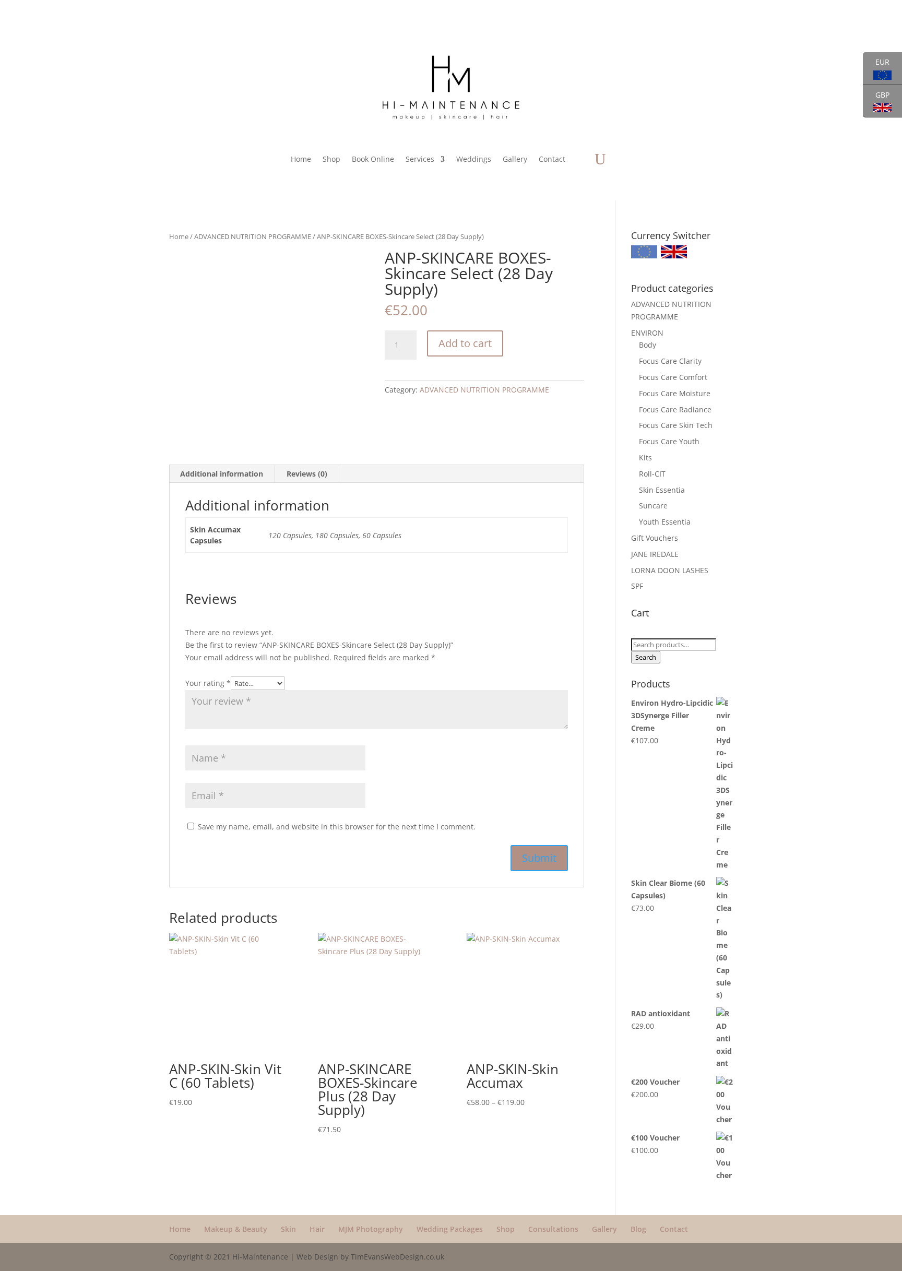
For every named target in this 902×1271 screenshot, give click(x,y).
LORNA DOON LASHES (669, 570)
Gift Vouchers (654, 538)
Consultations (553, 1229)
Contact (552, 159)
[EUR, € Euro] (644, 255)
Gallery (515, 159)
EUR (876, 68)
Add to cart (465, 343)
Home (301, 159)
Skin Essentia (662, 490)
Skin (288, 1229)
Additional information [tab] (221, 474)
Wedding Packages (450, 1229)
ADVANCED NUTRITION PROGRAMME (252, 236)
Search (645, 657)
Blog (638, 1229)
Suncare (653, 505)
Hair (317, 1229)
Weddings (473, 159)
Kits (645, 457)
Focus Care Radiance (675, 409)
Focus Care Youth (669, 441)
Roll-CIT (652, 474)
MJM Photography (370, 1229)
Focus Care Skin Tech (676, 425)
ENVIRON (647, 333)
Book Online (373, 159)
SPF (637, 586)
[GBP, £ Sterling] (674, 255)
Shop (331, 159)
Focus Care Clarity (670, 361)
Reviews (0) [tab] (307, 474)
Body (647, 345)
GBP (876, 101)
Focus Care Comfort (673, 377)
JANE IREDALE (655, 554)
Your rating (208, 683)
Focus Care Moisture (674, 393)
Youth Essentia (665, 522)
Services (420, 159)
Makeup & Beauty (235, 1229)
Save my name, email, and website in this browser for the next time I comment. (337, 827)
